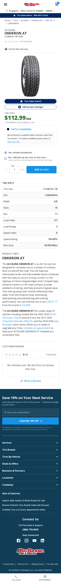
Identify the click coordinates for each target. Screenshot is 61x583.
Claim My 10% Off (28, 420)
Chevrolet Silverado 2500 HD (17, 321)
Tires (15, 20)
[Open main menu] (5, 4)
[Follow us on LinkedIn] (42, 540)
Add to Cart (41, 169)
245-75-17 (50, 20)
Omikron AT (37, 20)
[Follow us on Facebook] (18, 540)
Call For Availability (21, 129)
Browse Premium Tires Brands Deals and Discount (25, 505)
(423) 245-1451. (14, 142)
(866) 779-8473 (30, 529)
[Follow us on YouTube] (34, 540)
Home (7, 20)
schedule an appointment (37, 328)
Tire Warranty (52, 564)
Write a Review (32, 380)
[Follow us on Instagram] (26, 540)
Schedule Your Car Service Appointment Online (23, 509)
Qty (12, 166)
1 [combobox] (14, 169)
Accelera (25, 20)
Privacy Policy (34, 429)
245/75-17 (52, 301)
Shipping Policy (37, 564)
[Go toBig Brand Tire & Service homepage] (32, 4)
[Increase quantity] (23, 169)
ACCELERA (24, 305)
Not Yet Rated (26, 41)
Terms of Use (22, 564)
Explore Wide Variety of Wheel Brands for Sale (23, 500)
